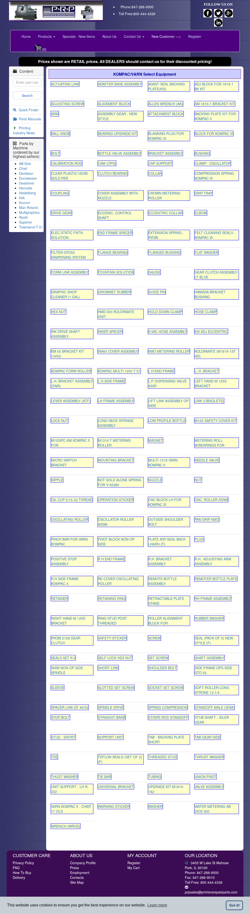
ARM (55, 113)
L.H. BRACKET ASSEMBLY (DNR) (72, 383)
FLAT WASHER (206, 252)
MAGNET (155, 440)
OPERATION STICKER (115, 499)
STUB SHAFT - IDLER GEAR (212, 720)
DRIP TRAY (203, 193)
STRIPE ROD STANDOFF (168, 717)
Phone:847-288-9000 (137, 6)
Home (26, 36)
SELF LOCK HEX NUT (115, 657)
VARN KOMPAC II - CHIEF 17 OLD (71, 809)
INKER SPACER (110, 331)
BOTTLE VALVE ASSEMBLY (119, 153)
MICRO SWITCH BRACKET (64, 462)
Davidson (26, 173)
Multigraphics (29, 212)
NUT (198, 479)
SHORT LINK (108, 667)
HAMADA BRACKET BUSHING (210, 294)
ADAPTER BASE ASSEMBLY (120, 84)
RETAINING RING (112, 598)
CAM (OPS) (107, 163)
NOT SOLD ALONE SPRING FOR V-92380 (119, 482)
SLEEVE (57, 687)
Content (26, 71)
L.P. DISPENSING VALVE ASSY (167, 383)
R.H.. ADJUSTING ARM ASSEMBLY (213, 561)
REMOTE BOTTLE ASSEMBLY (162, 581)
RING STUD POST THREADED (112, 621)
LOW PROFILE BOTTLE (167, 420)
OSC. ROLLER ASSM (211, 499)
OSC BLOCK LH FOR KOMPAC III (164, 502)
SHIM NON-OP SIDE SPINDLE (67, 670)
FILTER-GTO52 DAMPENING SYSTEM (68, 255)
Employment (79, 872)
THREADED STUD (162, 756)
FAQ (16, 867)
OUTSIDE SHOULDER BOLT (165, 522)
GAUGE (154, 272)
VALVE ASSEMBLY (209, 786)
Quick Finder (29, 109)
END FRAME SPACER (115, 232)
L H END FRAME (161, 371)
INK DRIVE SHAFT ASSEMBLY (65, 334)
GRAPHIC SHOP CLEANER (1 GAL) (65, 294)
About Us (109, 36)
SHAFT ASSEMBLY (209, 657)
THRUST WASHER (209, 756)
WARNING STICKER (114, 806)
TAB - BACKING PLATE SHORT (166, 739)
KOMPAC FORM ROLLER (71, 371)
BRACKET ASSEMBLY (165, 153)
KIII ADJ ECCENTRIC (211, 331)
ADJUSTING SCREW (67, 103)
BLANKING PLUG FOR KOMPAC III (166, 136)
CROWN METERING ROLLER (164, 195)
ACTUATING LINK (65, 84)
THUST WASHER (64, 776)
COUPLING (60, 193)
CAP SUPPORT (160, 163)
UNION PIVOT (205, 776)
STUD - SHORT (63, 737)
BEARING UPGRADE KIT (117, 133)
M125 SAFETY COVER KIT (216, 420)
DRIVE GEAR (61, 212)
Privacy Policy (23, 862)
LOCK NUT (59, 420)
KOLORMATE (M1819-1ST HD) (215, 354)
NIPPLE (57, 479)
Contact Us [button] (133, 36)
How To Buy (22, 872)
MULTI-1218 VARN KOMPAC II (162, 462)
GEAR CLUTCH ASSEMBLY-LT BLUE (216, 274)
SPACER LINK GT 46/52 (69, 707)
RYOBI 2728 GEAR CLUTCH (65, 640)
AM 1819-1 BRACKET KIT (215, 103)
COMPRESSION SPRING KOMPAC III (214, 176)
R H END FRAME (111, 558)
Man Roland (28, 207)
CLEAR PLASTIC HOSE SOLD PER (69, 176)
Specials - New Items (78, 36)
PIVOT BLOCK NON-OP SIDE (116, 541)
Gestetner (26, 183)
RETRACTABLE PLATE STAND (166, 601)
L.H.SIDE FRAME (111, 381)
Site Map (77, 882)
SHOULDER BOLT (162, 667)
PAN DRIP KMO (207, 519)
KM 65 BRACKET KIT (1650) (67, 354)
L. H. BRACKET (207, 371)
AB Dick (25, 163)
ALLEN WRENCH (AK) (165, 103)
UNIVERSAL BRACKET (116, 786)
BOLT (55, 153)
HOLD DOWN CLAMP (165, 311)
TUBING (154, 776)
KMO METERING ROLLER (169, 351)
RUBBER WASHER (209, 618)
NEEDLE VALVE (207, 460)
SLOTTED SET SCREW (116, 687)
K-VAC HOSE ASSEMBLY (167, 331)
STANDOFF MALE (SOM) (214, 707)
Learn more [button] (157, 905)
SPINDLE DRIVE (111, 707)
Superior (25, 222)
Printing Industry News (24, 130)
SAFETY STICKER (112, 638)
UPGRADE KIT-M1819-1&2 (166, 789)
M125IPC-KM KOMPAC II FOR (70, 443)
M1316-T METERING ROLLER (114, 443)
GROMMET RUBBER (114, 291)
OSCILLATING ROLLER (69, 519)
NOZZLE (155, 479)
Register (194, 36)
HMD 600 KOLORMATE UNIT (116, 314)
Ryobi (23, 217)
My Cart (133, 867)
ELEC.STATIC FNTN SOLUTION (67, 235)
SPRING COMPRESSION (168, 707)
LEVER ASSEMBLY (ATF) (70, 400)
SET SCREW (158, 657)
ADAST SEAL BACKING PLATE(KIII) (166, 86)
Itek (22, 197)
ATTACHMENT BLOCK (165, 113)
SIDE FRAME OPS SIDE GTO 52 (213, 670)
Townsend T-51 (31, 227)
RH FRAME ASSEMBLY (213, 598)
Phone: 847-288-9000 (202, 872)
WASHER (155, 806)
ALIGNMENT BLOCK (114, 103)
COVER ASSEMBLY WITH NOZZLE (118, 195)
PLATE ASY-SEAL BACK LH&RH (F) (167, 541)
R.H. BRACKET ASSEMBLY (160, 561)
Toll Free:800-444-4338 (137, 13)
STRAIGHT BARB (111, 717)
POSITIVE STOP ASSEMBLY (64, 561)
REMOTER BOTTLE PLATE (216, 578)
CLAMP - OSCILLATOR (213, 163)
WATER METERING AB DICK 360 (213, 809)
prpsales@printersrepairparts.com (211, 892)
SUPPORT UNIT (110, 737)
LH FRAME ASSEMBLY (116, 400)
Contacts (77, 877)
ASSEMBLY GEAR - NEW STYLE (117, 116)
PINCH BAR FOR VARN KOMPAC (69, 541)
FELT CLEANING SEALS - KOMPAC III (215, 235)
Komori (24, 202)
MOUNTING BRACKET (116, 460)
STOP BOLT (60, 717)
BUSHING (202, 153)
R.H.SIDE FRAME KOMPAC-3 (65, 581)
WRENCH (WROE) (65, 826)
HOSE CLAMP (206, 311)
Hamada (25, 187)
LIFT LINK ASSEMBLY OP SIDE (168, 403)
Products (45, 36)
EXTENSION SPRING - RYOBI (166, 235)
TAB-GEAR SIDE (207, 737)
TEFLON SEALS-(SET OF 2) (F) (120, 759)
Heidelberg (27, 192)
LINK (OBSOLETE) (209, 400)
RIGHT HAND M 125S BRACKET (68, 621)
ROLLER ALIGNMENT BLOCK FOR (165, 621)
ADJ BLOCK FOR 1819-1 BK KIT (214, 86)
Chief (23, 168)
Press (74, 867)
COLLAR (155, 173)
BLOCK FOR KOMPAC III (214, 133)
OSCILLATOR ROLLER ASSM (116, 522)
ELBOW (201, 212)
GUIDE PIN (157, 291)
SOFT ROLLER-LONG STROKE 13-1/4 (212, 690)
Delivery (19, 877)
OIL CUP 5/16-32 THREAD (72, 499)
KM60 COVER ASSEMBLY (118, 351)
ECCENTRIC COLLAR (165, 212)
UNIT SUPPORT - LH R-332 (70, 789)
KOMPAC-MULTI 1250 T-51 (119, 371)
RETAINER (59, 598)
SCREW (154, 638)
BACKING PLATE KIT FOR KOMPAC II (215, 116)
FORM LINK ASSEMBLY (69, 272)
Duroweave (28, 178)
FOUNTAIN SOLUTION (116, 272)
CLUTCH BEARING (113, 173)
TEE (54, 756)
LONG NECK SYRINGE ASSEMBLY (116, 423)
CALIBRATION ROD (66, 163)
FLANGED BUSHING (164, 252)
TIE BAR (104, 776)
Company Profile (83, 862)
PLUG (199, 539)
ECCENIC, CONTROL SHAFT (115, 215)
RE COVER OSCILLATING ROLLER (118, 581)
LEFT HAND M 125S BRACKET (211, 383)
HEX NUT (58, 311)
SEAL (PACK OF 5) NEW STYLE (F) (214, 640)
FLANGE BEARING (113, 252)
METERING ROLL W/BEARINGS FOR (209, 443)
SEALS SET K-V (63, 657)
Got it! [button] (234, 905)
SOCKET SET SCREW (165, 687)
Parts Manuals (30, 118)
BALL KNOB (60, 133)
